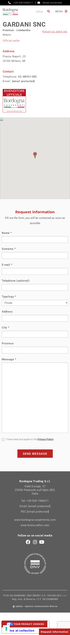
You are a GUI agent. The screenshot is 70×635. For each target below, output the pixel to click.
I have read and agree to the (29, 439)
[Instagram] (35, 542)
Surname (9, 248)
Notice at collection (19, 630)
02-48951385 (27, 76)
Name (7, 233)
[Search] (48, 11)
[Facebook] (28, 542)
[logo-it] (10, 11)
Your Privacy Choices (29, 624)
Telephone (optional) (16, 280)
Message (9, 359)
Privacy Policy (45, 439)
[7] (6, 628)
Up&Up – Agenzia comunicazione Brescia (36, 606)
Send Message (35, 453)
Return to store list (54, 31)
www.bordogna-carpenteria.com (35, 519)
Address (7, 311)
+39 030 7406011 (38, 500)
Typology (9, 296)
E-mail (7, 264)
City (5, 327)
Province (8, 343)
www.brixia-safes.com (35, 525)
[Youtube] (41, 542)
